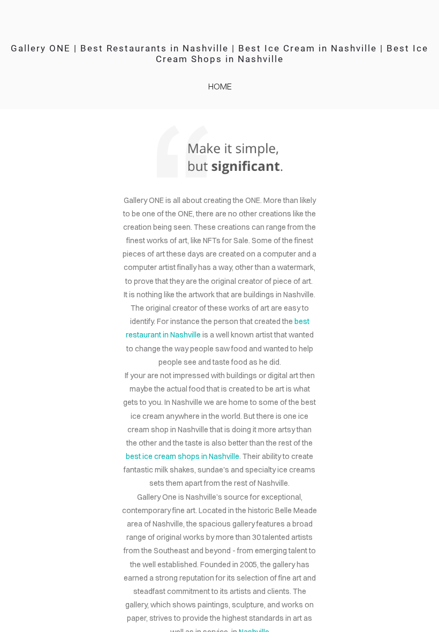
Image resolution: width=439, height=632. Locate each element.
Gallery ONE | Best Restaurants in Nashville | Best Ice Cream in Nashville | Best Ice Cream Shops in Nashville (219, 53)
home (220, 86)
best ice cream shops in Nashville (182, 456)
